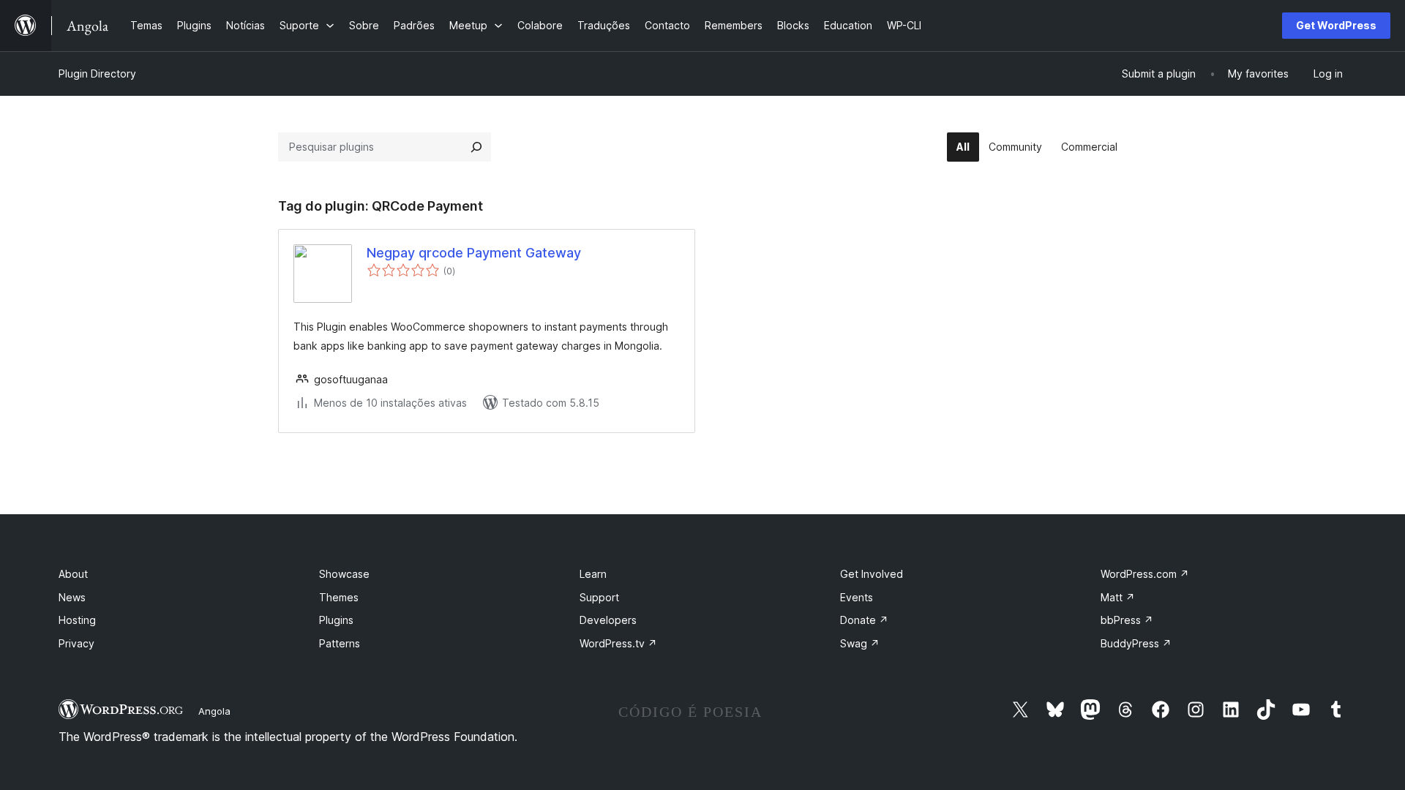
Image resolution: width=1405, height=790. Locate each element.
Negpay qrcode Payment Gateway (474, 252)
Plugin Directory (97, 73)
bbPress (1127, 620)
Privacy (76, 643)
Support (599, 597)
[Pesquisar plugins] (476, 147)
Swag (860, 643)
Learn (593, 574)
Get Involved (871, 574)
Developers (608, 620)
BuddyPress (1136, 643)
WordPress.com (1145, 574)
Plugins (336, 620)
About (73, 574)
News (72, 597)
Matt (1118, 597)
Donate (864, 620)
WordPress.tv (618, 643)
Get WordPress (1336, 25)
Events (856, 597)
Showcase (344, 574)
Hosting (77, 620)
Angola (214, 711)
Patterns (339, 643)
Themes (339, 597)
